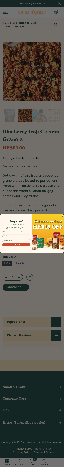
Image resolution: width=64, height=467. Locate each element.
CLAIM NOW (16, 245)
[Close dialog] (62, 216)
